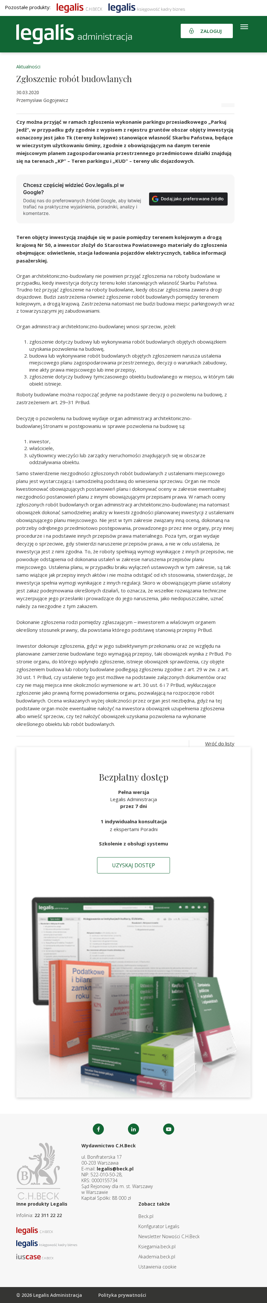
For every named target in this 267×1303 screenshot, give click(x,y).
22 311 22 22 (48, 1215)
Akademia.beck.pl (156, 1256)
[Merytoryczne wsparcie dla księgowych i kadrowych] (146, 7)
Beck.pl (145, 1216)
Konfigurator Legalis (158, 1226)
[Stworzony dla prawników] (79, 7)
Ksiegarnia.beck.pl (157, 1246)
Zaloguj (211, 31)
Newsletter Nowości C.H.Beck (169, 1236)
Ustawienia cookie (157, 1267)
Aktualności (28, 67)
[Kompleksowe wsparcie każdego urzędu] (74, 34)
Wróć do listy (219, 743)
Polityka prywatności (122, 1295)
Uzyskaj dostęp (133, 865)
